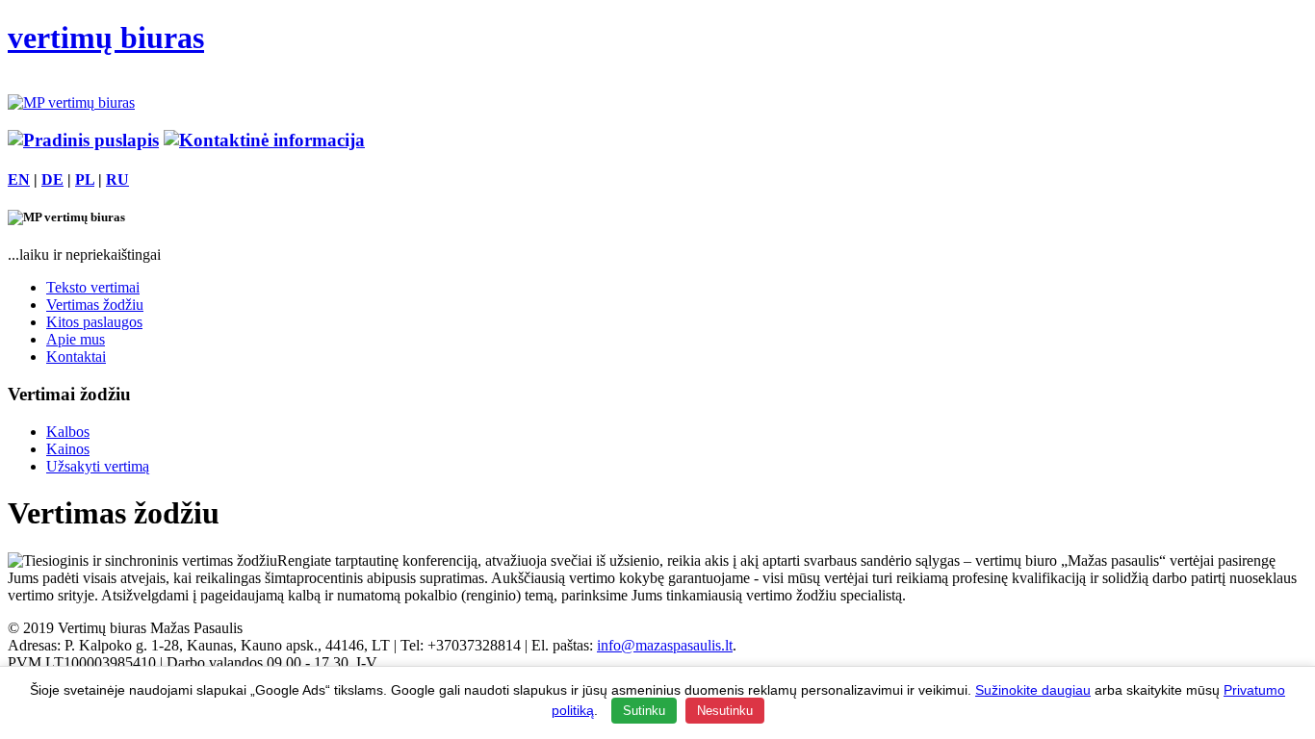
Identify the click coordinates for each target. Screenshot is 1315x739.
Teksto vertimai (93, 287)
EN (19, 179)
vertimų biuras (106, 37)
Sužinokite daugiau (1033, 690)
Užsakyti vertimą (97, 466)
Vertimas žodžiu (94, 304)
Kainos (68, 449)
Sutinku (644, 710)
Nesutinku (725, 710)
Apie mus (75, 339)
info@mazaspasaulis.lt (665, 645)
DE (52, 179)
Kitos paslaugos (94, 322)
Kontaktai (76, 356)
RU (117, 179)
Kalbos (68, 431)
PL (84, 179)
